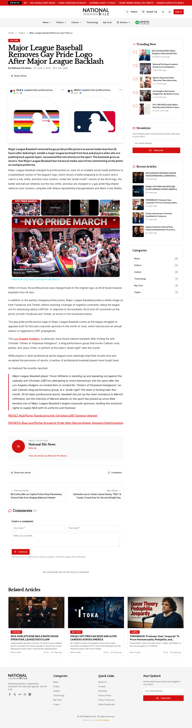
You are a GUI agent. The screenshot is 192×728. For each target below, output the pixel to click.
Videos (134, 12)
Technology (92, 22)
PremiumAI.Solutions (100, 720)
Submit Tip (151, 12)
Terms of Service (106, 700)
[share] (114, 219)
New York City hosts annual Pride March (44, 221)
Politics (60, 22)
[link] (16, 221)
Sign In (178, 12)
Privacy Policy (104, 695)
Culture (75, 22)
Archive (123, 22)
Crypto (56, 704)
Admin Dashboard (106, 704)
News (45, 22)
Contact (101, 686)
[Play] (84, 208)
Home (11, 33)
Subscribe (158, 150)
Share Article (20, 76)
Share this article (22, 472)
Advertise (102, 691)
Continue (22, 552)
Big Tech (107, 22)
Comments (116, 472)
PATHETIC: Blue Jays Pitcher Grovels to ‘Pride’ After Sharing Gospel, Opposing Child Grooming (65, 423)
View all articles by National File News (49, 456)
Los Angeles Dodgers (26, 338)
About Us (102, 682)
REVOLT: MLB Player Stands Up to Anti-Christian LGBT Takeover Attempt (52, 415)
